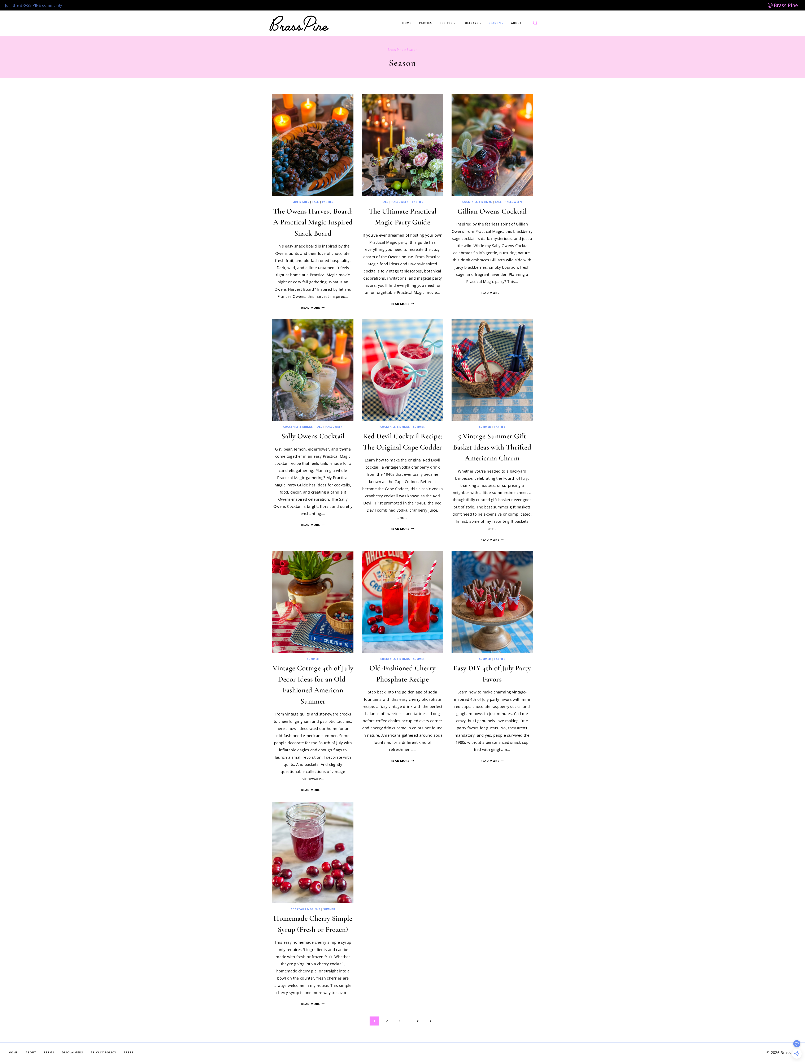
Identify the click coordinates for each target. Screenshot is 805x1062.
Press (129, 1052)
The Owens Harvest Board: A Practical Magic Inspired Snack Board (313, 222)
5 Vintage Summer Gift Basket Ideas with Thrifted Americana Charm (492, 447)
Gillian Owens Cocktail (492, 211)
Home (407, 23)
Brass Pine (396, 49)
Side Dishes (300, 202)
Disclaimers (72, 1052)
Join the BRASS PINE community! (34, 5)
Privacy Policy (103, 1052)
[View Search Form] (533, 23)
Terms (49, 1052)
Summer (419, 427)
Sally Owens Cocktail (313, 436)
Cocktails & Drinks (477, 202)
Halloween (400, 202)
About (516, 23)
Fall (315, 202)
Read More (313, 308)
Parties (425, 23)
